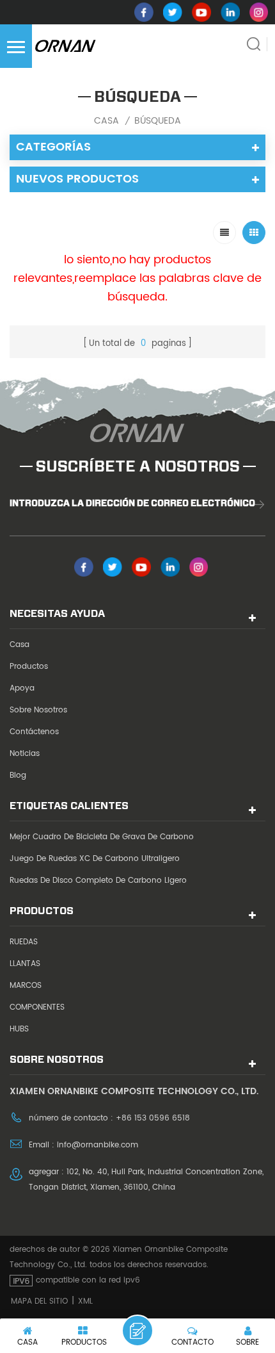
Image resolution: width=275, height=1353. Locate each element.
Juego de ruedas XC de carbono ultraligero (95, 859)
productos (29, 666)
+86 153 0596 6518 (153, 1118)
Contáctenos (34, 732)
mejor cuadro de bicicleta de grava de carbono (102, 837)
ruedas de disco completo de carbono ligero (98, 880)
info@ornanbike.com (97, 1145)
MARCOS (26, 986)
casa (106, 121)
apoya (22, 688)
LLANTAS (25, 964)
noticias (25, 754)
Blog (18, 775)
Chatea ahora (137, 1331)
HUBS (19, 1029)
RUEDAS (24, 942)
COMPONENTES (37, 1007)
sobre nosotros (38, 710)
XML (85, 1301)
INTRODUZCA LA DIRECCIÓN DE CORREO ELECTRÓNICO (132, 503)
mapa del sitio (39, 1301)
